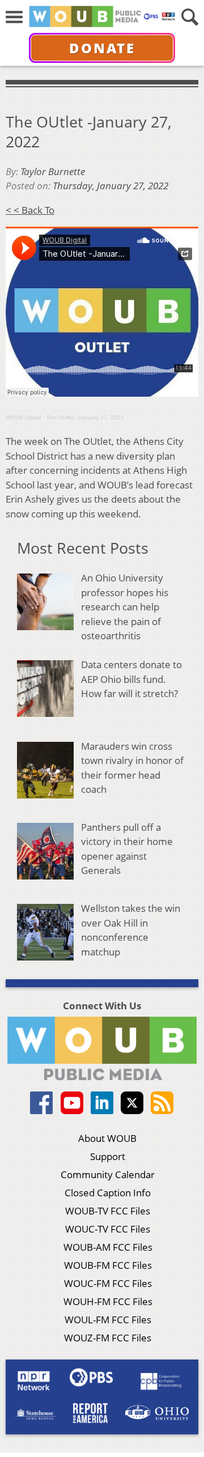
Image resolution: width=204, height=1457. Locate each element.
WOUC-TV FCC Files (107, 1228)
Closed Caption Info (108, 1192)
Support (107, 1156)
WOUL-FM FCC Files (108, 1319)
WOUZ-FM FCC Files (107, 1337)
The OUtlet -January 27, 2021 (85, 417)
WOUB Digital (23, 417)
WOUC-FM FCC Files (108, 1283)
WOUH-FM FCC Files (107, 1301)
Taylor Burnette (52, 171)
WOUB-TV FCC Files (107, 1210)
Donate (102, 48)
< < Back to (30, 209)
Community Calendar (108, 1174)
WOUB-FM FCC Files (108, 1265)
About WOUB (107, 1138)
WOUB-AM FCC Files (107, 1247)
